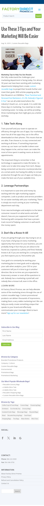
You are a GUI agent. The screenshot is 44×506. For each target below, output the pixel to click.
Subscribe (6, 344)
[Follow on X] (9, 438)
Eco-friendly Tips (15, 409)
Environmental (6, 369)
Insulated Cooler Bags (8, 412)
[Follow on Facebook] (3, 438)
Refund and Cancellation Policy (12, 480)
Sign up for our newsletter (18, 313)
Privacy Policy (6, 477)
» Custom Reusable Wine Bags (13, 395)
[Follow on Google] (21, 438)
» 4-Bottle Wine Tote (9, 387)
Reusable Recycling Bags (15, 415)
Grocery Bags (26, 409)
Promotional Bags (7, 372)
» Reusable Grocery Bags (11, 384)
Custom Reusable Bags (20, 43)
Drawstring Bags (35, 405)
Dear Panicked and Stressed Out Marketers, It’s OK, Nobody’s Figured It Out (22, 98)
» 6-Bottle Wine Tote (9, 390)
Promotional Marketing (9, 375)
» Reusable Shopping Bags (11, 393)
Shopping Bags (6, 419)
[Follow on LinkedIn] (15, 438)
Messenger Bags (22, 412)
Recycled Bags (33, 412)
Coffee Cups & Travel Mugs (10, 405)
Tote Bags (16, 419)
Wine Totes (35, 419)
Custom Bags (24, 405)
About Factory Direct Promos (11, 474)
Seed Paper (27, 415)
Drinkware (5, 409)
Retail (3, 415)
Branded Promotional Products (12, 360)
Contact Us (5, 483)
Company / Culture (8, 363)
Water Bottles (25, 419)
